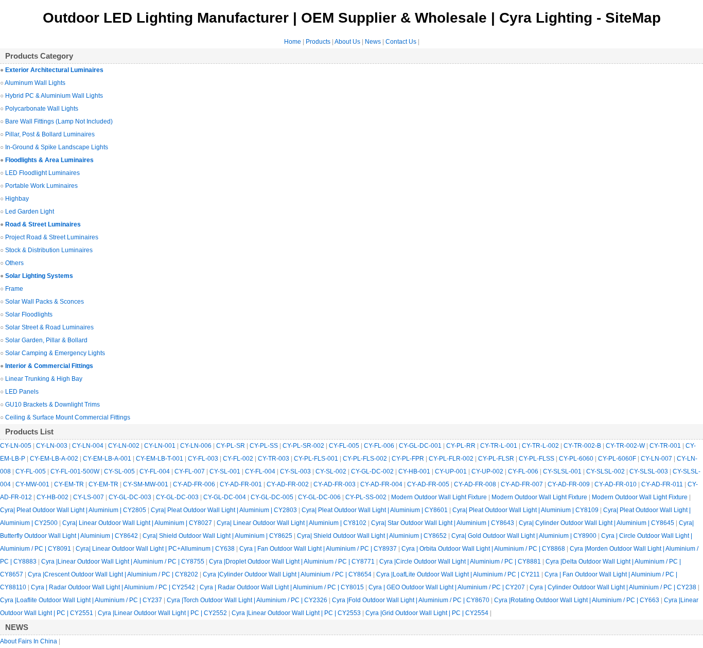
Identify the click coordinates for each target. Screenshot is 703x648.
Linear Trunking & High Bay (43, 378)
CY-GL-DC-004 (225, 497)
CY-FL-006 (380, 445)
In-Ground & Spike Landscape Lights (56, 147)
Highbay (17, 198)
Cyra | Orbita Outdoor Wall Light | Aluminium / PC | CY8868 (484, 548)
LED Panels (22, 391)
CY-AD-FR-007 (522, 484)
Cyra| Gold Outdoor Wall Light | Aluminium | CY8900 (524, 535)
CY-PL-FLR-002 (452, 458)
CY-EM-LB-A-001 (108, 458)
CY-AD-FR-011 (662, 484)
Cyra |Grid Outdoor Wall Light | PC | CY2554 (427, 613)
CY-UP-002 (488, 471)
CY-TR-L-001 (499, 445)
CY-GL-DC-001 (421, 445)
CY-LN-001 (160, 445)
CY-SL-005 (120, 471)
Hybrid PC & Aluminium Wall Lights (54, 95)
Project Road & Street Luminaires (51, 237)
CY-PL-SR (231, 445)
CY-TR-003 (274, 458)
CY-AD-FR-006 (195, 484)
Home (292, 41)
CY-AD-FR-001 (241, 484)
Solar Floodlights (28, 314)
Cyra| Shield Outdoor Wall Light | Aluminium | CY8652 (372, 535)
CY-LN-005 (16, 445)
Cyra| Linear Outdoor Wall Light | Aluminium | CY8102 (292, 523)
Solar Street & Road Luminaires (49, 327)
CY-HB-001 (415, 471)
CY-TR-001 (665, 445)
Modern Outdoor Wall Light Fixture (439, 497)
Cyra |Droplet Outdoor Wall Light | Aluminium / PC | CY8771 (292, 561)
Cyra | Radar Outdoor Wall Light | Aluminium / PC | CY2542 (114, 587)
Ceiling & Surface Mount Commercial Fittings (67, 417)
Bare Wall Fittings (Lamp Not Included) (59, 121)
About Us (347, 41)
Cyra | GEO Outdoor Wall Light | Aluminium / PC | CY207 (447, 587)
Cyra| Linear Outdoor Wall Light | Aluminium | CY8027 (138, 523)
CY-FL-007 (190, 471)
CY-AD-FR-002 (288, 484)
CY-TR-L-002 (541, 445)
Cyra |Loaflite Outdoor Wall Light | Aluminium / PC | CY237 (82, 600)
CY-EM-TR (69, 484)
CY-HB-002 (53, 497)
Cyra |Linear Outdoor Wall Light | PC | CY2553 (297, 613)
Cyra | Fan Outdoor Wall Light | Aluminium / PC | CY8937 (318, 548)
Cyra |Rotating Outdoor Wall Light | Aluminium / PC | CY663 (577, 600)
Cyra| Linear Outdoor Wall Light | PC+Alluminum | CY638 (156, 548)
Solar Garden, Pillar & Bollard (46, 340)
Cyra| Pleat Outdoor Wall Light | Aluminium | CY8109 (526, 510)
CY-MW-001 (33, 484)
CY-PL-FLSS (537, 458)
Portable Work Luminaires (41, 185)
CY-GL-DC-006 (320, 497)
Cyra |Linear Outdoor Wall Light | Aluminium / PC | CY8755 (123, 561)
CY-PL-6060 (577, 458)
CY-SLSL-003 (649, 471)
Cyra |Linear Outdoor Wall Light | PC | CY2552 (163, 613)
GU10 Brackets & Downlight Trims (52, 404)
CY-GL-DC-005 (273, 497)
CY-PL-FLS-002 (366, 458)
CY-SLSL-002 (606, 471)
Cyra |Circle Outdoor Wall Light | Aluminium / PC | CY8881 (460, 561)
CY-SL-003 (296, 471)
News (373, 41)
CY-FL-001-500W (75, 471)
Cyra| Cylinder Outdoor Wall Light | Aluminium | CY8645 (597, 523)
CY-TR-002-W (626, 445)
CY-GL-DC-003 (131, 497)
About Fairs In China (29, 641)
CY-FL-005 (345, 445)
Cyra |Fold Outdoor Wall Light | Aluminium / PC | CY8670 (411, 600)
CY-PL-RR (461, 445)
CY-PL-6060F (618, 458)
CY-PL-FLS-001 (317, 458)
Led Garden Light (29, 211)
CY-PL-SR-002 (304, 445)
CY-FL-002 (239, 458)
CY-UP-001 (451, 471)
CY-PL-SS (264, 445)
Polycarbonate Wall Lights (41, 108)
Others (14, 263)
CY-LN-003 (52, 445)
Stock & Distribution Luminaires (49, 250)
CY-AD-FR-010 (616, 484)
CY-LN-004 (88, 445)
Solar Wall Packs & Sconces (44, 301)
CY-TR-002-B (583, 445)
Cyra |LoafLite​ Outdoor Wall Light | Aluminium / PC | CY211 (458, 574)
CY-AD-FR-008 (476, 484)
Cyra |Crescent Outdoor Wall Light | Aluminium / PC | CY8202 (114, 574)
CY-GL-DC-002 (373, 471)
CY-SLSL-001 (563, 471)
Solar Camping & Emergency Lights (55, 353)
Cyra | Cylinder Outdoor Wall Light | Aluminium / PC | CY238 (614, 587)
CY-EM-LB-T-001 (160, 458)
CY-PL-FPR (409, 458)
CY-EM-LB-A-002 (55, 458)
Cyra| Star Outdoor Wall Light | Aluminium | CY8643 (443, 523)
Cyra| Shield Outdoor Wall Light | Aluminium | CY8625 (218, 535)
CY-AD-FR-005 (429, 484)
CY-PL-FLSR (497, 458)
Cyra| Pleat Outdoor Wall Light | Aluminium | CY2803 (224, 510)
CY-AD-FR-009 (569, 484)
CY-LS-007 (89, 497)
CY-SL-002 (331, 471)
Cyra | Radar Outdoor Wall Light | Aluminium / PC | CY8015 (282, 587)
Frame (14, 288)
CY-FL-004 (155, 471)
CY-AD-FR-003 (335, 484)
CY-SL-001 (225, 471)
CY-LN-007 (657, 458)
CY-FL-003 (204, 458)
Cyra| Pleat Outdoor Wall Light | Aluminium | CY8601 (375, 510)
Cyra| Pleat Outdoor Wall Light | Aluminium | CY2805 (74, 510)
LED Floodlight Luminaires (42, 173)
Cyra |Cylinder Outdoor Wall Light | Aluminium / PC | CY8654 (288, 574)
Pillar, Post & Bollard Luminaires (50, 134)
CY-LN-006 (196, 445)
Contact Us (400, 41)
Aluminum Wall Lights (35, 82)
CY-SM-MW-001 (146, 484)
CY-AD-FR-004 (382, 484)
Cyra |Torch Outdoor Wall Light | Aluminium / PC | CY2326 (248, 600)
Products (318, 41)
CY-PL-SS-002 (366, 497)
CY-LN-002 (124, 445)
